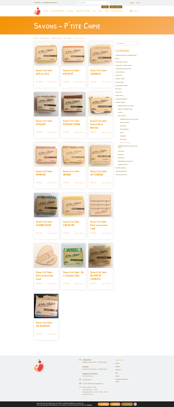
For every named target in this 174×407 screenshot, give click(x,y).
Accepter (103, 404)
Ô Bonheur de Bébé (57, 11)
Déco (107, 11)
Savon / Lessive (67, 38)
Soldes (105, 7)
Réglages (127, 404)
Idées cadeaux (116, 7)
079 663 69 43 (37, 2)
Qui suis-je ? (119, 369)
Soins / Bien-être (116, 11)
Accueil (45, 11)
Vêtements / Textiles (83, 11)
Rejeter (115, 404)
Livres (100, 11)
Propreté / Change (56, 38)
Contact (132, 2)
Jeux (94, 11)
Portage (70, 11)
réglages (89, 405)
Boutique (118, 366)
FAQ (117, 373)
